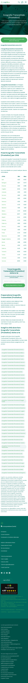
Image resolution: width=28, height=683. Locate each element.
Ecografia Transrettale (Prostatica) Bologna (13, 365)
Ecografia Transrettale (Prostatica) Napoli (13, 356)
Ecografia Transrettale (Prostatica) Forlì (12, 439)
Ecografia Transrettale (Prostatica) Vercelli (13, 466)
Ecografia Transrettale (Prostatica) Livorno (13, 414)
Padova (4, 220)
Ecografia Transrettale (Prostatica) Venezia (13, 378)
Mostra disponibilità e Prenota (14, 285)
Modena (4, 214)
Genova (4, 201)
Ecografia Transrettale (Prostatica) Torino (13, 359)
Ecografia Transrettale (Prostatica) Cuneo (13, 457)
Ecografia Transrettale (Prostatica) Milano (13, 353)
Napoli (3, 217)
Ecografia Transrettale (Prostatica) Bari (12, 372)
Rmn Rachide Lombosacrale (7, 672)
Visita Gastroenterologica (6, 642)
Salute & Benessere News (8, 542)
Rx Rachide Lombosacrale (6, 676)
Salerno (4, 248)
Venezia (4, 258)
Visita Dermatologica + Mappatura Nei (9, 640)
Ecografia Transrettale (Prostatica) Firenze (13, 368)
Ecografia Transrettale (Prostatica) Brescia (13, 391)
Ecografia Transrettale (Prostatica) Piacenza (13, 433)
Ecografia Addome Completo (7, 661)
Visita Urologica (4, 634)
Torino (3, 255)
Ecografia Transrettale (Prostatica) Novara (13, 436)
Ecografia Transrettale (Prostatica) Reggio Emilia (13, 401)
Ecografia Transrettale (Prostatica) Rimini (12, 417)
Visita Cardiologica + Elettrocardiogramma (10, 644)
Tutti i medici (4, 559)
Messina (4, 208)
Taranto (4, 251)
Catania (4, 192)
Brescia (4, 186)
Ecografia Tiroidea (5, 678)
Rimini (3, 242)
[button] (25, 2)
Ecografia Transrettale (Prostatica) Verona (13, 375)
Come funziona (5, 534)
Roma (3, 245)
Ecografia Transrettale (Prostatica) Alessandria (11, 446)
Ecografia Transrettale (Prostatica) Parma (13, 387)
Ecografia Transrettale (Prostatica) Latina (13, 424)
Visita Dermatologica (5, 636)
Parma (4, 226)
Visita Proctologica (5, 646)
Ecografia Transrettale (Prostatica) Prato (12, 394)
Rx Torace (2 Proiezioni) (6, 658)
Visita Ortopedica (4, 638)
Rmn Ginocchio (4, 671)
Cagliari (4, 189)
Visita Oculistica (4, 629)
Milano (3, 211)
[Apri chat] (22, 2)
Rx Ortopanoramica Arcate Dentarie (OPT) (10, 656)
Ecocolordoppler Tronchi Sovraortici (9, 674)
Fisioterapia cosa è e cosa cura (8, 649)
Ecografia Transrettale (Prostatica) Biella (12, 469)
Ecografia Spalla (4, 669)
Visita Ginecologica (5, 632)
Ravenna (4, 236)
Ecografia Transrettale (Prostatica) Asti (12, 453)
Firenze (4, 198)
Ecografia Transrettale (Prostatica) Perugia (13, 405)
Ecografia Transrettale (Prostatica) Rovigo (13, 463)
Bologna (4, 183)
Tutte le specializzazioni (7, 564)
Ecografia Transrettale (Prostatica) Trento (13, 450)
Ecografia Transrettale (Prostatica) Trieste (13, 384)
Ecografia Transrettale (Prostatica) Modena (13, 397)
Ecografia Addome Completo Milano (9, 659)
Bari (3, 179)
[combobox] (14, 281)
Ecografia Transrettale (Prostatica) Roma (12, 349)
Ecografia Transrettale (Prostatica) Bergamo (13, 472)
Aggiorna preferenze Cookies (14, 611)
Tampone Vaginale (5, 631)
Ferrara (4, 195)
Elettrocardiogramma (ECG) (7, 663)
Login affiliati (6, 580)
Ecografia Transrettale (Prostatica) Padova (13, 381)
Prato (3, 233)
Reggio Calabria (6, 239)
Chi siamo (3, 532)
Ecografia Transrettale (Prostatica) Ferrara (13, 420)
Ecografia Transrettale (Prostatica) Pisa (12, 460)
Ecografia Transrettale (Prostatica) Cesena (13, 443)
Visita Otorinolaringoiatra (6, 627)
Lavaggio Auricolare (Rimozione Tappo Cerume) (11, 647)
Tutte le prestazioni (6, 556)
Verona (4, 261)
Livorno (4, 204)
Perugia (4, 230)
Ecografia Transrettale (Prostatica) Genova (13, 362)
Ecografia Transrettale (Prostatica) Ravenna (13, 408)
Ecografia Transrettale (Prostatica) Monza (13, 427)
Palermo (4, 223)
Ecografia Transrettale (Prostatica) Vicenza (13, 430)
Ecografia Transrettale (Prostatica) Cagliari (13, 411)
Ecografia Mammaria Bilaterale (8, 665)
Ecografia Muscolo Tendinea (7, 667)
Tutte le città (4, 562)
